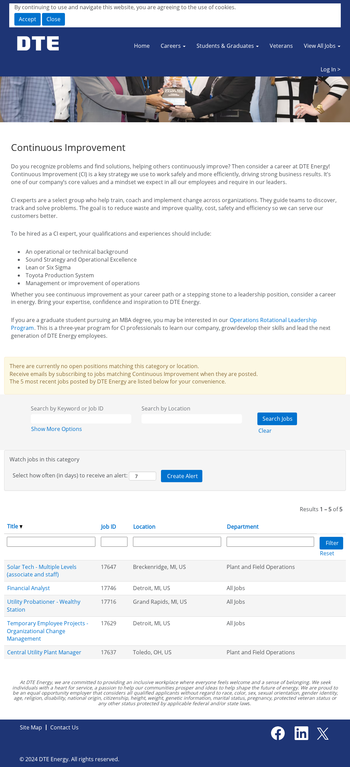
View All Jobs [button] (320, 46)
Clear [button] (265, 430)
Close (53, 19)
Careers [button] (171, 46)
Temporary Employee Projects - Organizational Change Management (47, 631)
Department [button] (243, 526)
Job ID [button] (108, 526)
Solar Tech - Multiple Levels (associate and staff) (42, 570)
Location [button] (144, 526)
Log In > (330, 69)
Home (142, 46)
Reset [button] (327, 553)
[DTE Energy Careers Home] (38, 43)
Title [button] (13, 526)
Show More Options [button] (56, 429)
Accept (27, 19)
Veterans (281, 46)
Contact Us (64, 727)
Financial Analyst (28, 588)
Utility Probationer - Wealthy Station (43, 605)
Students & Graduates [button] (226, 46)
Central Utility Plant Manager (44, 652)
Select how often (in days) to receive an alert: (70, 475)
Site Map (31, 727)
